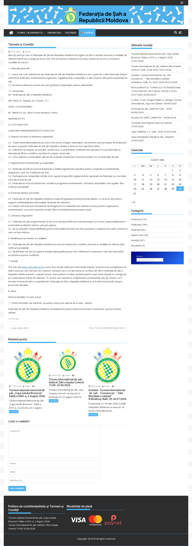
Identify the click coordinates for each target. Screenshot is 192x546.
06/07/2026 (95, 386)
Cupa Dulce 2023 (20, 328)
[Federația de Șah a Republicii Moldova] (96, 23)
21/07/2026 (16, 386)
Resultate (136, 245)
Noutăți (135, 240)
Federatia (15, 318)
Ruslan (28, 51)
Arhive (139, 256)
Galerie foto (137, 234)
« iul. (133, 202)
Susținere (70, 32)
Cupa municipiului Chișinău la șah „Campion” (152, 136)
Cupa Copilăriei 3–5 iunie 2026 (147, 131)
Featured (136, 219)
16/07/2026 (56, 375)
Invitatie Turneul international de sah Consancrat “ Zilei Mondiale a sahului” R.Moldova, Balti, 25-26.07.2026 (151, 78)
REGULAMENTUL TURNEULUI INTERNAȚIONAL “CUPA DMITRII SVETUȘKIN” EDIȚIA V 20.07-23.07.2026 (156, 91)
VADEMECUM (53, 32)
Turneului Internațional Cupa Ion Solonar (151, 122)
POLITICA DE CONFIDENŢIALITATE (106, 328)
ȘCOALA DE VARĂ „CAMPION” (147, 117)
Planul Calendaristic (30, 32)
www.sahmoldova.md (33, 267)
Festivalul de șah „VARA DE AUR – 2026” (151, 108)
